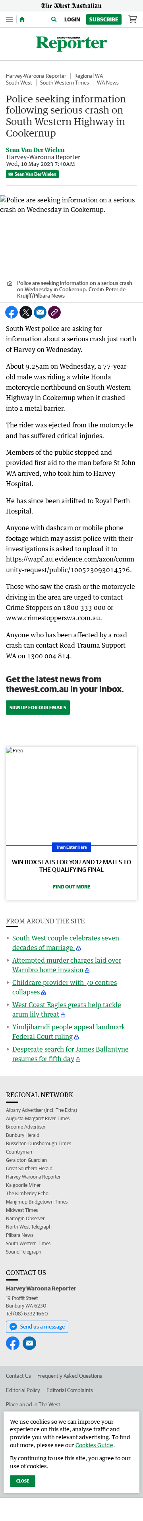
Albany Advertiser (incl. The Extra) (41, 1110)
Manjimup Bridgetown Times (37, 1202)
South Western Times (64, 82)
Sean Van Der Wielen (35, 174)
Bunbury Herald (22, 1135)
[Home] (22, 19)
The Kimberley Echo (27, 1193)
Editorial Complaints (69, 1390)
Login (72, 19)
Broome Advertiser (25, 1127)
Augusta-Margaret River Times (38, 1118)
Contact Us (18, 1376)
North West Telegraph (29, 1227)
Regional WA (88, 76)
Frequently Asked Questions (69, 1376)
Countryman (19, 1152)
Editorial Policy (23, 1390)
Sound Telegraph (23, 1252)
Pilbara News (19, 1235)
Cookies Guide (94, 1445)
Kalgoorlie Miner (23, 1185)
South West (19, 82)
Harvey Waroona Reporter (33, 1177)
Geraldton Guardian (26, 1160)
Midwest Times (22, 1210)
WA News (108, 82)
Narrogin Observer (25, 1218)
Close (22, 1480)
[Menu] (9, 19)
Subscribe (103, 19)
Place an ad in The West (33, 1404)
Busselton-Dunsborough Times (38, 1143)
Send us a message (42, 1326)
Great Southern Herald (29, 1168)
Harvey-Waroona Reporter (36, 76)
